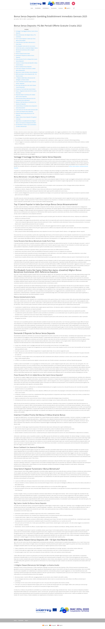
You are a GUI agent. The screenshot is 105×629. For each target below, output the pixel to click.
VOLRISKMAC (38, 8)
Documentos (54, 8)
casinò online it (30, 19)
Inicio (32, 8)
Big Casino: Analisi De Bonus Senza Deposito (26, 72)
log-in (26, 620)
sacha (17, 19)
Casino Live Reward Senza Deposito (24, 111)
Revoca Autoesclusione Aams (23, 53)
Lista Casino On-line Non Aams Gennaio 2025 (27, 109)
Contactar (60, 8)
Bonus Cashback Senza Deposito (24, 66)
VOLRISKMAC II (46, 8)
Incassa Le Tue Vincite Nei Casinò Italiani (26, 89)
